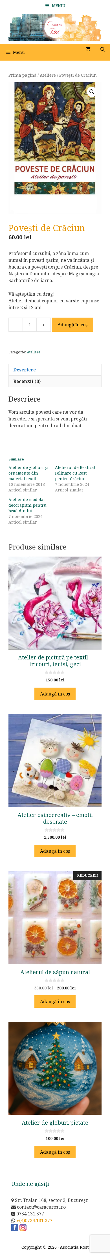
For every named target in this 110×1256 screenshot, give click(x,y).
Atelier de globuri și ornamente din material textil (28, 473)
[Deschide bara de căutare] (102, 49)
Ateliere (48, 75)
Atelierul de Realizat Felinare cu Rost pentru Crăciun (75, 473)
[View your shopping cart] (88, 49)
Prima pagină (22, 75)
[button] (92, 92)
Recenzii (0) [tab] (27, 381)
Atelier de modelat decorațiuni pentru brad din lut (27, 505)
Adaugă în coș (72, 325)
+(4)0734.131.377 (34, 1220)
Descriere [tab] (24, 370)
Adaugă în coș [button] (55, 694)
